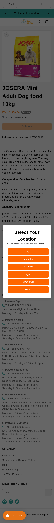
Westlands (28, 282)
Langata (28, 251)
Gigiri (28, 289)
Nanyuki (28, 266)
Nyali (28, 274)
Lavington (28, 259)
